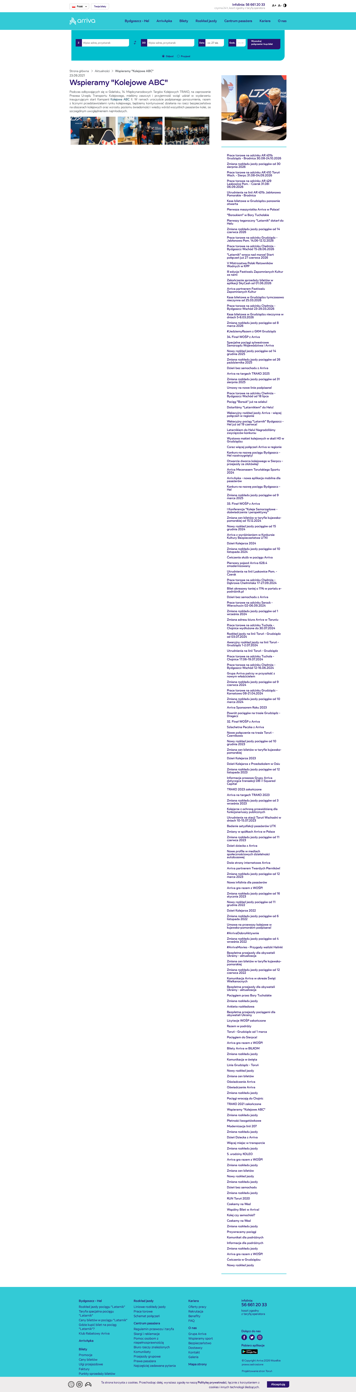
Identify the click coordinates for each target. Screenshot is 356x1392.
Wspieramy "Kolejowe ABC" (246, 1109)
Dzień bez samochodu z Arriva (247, 368)
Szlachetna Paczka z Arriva (245, 727)
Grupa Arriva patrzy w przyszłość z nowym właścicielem (251, 674)
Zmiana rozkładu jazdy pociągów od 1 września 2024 (252, 612)
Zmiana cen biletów (240, 1076)
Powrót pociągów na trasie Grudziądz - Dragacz (253, 714)
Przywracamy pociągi (241, 1232)
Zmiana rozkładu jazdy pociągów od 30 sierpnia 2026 (254, 165)
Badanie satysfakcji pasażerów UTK (251, 826)
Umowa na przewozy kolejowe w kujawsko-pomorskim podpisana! (249, 926)
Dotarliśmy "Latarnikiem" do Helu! (250, 407)
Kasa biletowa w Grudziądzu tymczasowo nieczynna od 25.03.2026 (255, 298)
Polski (80, 6)
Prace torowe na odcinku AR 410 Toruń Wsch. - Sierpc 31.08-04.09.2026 (253, 173)
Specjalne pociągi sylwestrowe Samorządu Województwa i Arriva (250, 344)
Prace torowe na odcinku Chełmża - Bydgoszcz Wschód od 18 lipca (251, 394)
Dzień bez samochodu (242, 1187)
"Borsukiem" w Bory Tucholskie (248, 215)
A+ (274, 5)
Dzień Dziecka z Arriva (242, 1137)
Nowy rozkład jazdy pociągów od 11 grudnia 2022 (251, 903)
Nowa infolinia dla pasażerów (247, 882)
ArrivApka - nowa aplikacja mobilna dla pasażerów (254, 479)
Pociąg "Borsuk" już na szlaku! (247, 402)
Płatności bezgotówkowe (244, 1121)
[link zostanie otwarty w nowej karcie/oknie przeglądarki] (244, 1337)
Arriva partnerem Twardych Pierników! (253, 868)
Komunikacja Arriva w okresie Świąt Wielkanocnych (251, 979)
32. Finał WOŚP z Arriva (243, 722)
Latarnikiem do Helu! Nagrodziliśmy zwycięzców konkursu (251, 431)
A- (280, 5)
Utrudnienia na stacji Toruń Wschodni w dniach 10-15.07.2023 (254, 819)
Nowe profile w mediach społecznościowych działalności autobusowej (248, 854)
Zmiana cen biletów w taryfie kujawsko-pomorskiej (254, 751)
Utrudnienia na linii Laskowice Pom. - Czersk (252, 573)
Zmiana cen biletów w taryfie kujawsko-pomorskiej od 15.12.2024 (254, 519)
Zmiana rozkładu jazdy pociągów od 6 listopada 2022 (253, 917)
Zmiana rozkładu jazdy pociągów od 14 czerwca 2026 (253, 230)
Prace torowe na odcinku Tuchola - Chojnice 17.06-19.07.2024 (250, 657)
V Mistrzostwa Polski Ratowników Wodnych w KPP (250, 264)
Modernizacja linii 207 (242, 1126)
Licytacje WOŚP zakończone (246, 1021)
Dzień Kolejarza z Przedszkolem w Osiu (253, 764)
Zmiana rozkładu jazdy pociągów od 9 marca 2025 (253, 496)
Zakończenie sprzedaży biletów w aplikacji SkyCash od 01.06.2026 (250, 281)
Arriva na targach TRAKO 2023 (248, 795)
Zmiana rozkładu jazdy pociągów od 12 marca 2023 (253, 875)
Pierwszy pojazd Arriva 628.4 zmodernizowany (247, 564)
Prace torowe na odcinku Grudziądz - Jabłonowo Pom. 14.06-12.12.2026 (252, 239)
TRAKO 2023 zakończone (244, 789)
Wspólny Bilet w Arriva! (243, 1210)
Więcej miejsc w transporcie (246, 1143)
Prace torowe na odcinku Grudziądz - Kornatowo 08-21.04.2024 (252, 691)
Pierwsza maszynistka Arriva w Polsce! (253, 209)
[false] (135, 43)
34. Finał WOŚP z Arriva (243, 337)
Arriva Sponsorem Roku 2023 (247, 707)
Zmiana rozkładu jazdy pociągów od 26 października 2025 (253, 361)
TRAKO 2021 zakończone (244, 1104)
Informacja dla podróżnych (245, 1243)
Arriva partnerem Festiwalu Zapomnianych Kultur (246, 290)
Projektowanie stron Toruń (257, 1371)
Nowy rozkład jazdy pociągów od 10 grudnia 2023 (251, 742)
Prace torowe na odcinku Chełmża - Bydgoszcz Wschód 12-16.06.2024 (251, 666)
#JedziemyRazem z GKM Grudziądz (251, 331)
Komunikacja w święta (242, 1059)
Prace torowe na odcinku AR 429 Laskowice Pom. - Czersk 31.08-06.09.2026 (249, 184)
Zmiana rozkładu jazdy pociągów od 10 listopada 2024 (253, 550)
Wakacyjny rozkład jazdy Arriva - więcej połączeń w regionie (254, 414)
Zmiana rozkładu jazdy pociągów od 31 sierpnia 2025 (253, 380)
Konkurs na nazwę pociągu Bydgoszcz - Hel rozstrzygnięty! (253, 454)
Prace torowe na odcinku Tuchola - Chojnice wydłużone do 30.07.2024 (251, 626)
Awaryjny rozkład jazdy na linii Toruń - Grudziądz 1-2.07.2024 (253, 643)
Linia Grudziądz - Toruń (243, 1065)
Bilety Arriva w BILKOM (243, 1048)
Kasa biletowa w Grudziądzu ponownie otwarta (253, 202)
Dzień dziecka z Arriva (242, 846)
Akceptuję (278, 1384)
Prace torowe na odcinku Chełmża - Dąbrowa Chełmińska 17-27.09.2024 (251, 581)
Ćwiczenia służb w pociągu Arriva (250, 557)
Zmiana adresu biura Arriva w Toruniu (252, 620)
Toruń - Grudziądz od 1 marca (247, 1032)
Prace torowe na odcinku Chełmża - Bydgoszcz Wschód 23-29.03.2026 (251, 307)
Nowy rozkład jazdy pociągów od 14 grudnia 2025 (251, 352)
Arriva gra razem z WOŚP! (245, 888)
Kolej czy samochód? (241, 1215)
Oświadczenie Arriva (241, 1082)
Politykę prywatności (212, 1382)
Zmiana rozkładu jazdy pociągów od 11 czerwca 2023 (253, 838)
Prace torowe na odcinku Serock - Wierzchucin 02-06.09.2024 (250, 604)
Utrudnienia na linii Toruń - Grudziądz (252, 651)
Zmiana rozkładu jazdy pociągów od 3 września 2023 (252, 802)
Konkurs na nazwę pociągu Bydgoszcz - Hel (253, 488)
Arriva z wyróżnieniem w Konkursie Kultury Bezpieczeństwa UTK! (251, 536)
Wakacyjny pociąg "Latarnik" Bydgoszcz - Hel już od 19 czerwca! (255, 422)
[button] (100, 6)
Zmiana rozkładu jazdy (242, 1001)
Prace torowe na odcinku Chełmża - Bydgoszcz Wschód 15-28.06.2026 (251, 247)
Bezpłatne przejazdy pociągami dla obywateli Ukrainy (251, 1013)
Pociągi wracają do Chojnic (245, 1098)
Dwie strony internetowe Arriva (248, 863)
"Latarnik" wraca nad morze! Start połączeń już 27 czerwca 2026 (250, 256)
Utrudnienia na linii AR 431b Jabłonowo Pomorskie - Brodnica (254, 193)
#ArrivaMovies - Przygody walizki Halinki (255, 947)
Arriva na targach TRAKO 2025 (248, 374)
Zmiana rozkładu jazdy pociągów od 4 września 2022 (252, 940)
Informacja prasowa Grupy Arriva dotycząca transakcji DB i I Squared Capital (251, 781)
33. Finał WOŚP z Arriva (243, 504)
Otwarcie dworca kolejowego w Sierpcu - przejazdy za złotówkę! (255, 462)
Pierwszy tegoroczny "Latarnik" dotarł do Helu (255, 222)
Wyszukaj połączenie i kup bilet (262, 42)
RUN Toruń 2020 (238, 1198)
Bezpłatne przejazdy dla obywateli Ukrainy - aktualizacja (251, 954)
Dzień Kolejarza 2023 (241, 758)
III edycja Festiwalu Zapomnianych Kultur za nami (255, 273)
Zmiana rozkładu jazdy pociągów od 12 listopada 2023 (253, 770)
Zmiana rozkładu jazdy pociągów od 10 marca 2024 (253, 700)
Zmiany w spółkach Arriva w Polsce (251, 832)
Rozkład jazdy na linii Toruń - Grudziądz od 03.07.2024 (254, 635)
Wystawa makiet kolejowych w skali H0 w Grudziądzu (255, 440)
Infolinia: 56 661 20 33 (248, 4)
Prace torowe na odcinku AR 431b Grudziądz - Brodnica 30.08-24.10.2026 (254, 156)
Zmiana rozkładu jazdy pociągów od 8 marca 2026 (253, 324)
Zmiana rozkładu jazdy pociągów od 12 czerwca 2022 (253, 971)
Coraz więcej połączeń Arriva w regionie (254, 447)
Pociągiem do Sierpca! (242, 1037)
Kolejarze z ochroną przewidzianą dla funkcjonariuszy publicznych (252, 810)
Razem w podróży (239, 1026)
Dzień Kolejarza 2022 (241, 910)
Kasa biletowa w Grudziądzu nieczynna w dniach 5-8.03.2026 (255, 315)
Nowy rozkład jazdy (240, 1071)
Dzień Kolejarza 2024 (241, 543)
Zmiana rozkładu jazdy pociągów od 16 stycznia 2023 (253, 895)
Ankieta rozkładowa (240, 1006)
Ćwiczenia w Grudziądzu (244, 1260)
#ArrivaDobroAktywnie (243, 933)
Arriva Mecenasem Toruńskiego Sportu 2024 (253, 471)
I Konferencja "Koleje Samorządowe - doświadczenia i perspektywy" (252, 510)
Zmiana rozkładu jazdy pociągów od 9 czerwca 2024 (253, 683)
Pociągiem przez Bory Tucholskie (249, 995)
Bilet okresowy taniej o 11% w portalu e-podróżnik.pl (254, 590)
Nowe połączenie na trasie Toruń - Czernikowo (250, 734)
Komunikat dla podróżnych (245, 1237)
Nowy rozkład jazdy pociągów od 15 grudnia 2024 (251, 527)
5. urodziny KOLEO (240, 1154)
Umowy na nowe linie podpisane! (249, 388)
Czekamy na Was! (239, 1204)
